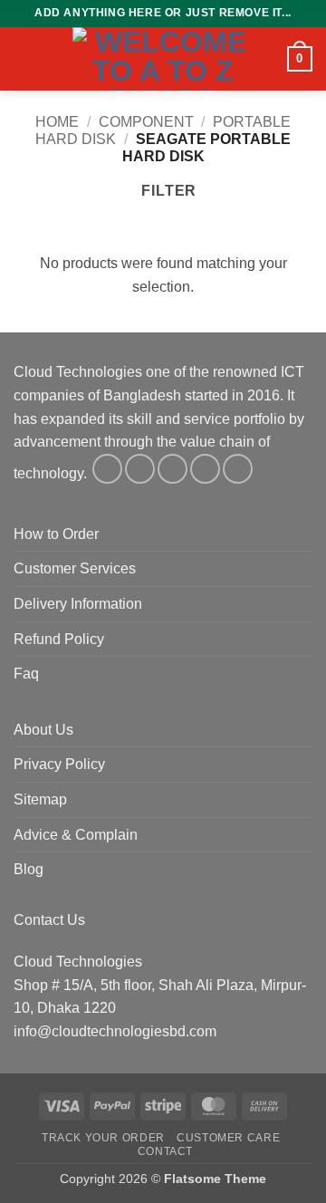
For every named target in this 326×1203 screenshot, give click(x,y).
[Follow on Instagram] (140, 469)
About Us (43, 729)
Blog (28, 869)
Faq (26, 673)
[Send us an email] (205, 469)
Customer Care (228, 1137)
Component (146, 122)
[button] (24, 58)
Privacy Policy (59, 764)
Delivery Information (78, 603)
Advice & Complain (76, 834)
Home (57, 122)
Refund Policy (59, 639)
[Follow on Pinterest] (238, 469)
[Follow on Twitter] (172, 469)
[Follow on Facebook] (107, 469)
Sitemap (40, 799)
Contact (165, 1151)
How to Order (56, 534)
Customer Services (75, 568)
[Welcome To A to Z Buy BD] (163, 59)
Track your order (103, 1137)
